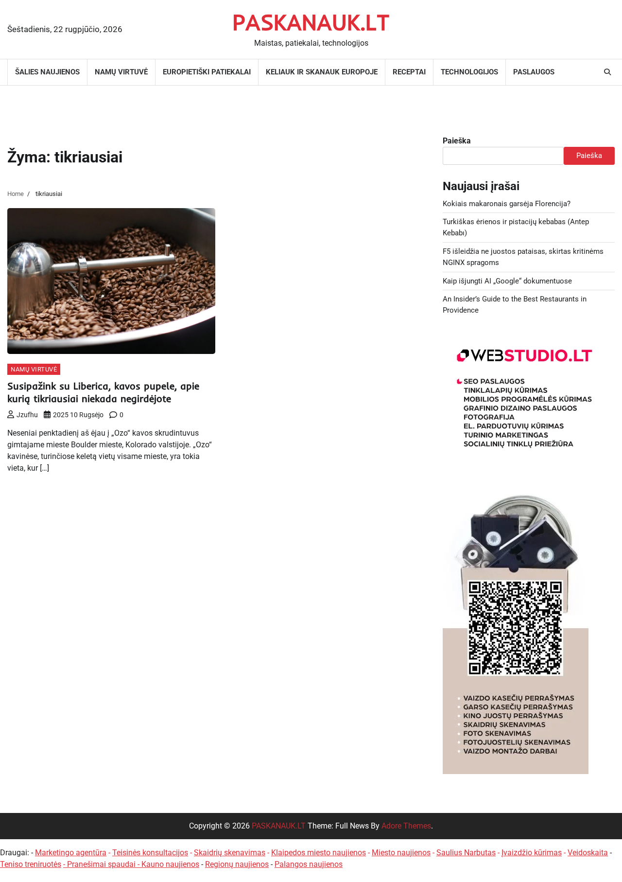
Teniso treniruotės (30, 864)
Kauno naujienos (170, 864)
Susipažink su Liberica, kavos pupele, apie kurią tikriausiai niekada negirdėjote (103, 392)
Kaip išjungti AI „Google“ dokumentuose (507, 281)
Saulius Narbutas (466, 852)
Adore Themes (406, 825)
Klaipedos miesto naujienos (318, 852)
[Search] (607, 72)
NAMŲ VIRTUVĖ (121, 72)
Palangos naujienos (309, 864)
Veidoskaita (588, 852)
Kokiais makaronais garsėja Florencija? (506, 203)
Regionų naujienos (237, 864)
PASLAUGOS (533, 72)
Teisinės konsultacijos (150, 852)
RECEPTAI (409, 72)
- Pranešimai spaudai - (102, 864)
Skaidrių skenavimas (229, 852)
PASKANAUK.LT (311, 22)
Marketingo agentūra (70, 852)
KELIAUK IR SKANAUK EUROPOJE (322, 72)
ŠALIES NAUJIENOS (47, 72)
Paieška (457, 140)
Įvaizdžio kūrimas (531, 852)
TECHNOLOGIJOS (469, 72)
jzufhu (27, 415)
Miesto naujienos (401, 852)
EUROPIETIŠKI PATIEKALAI (207, 72)
